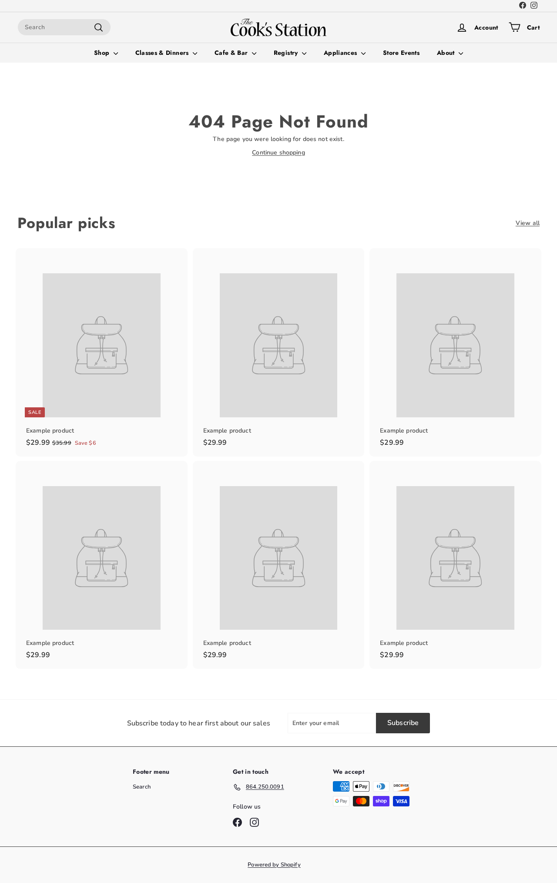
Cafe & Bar (232, 52)
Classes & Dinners (163, 52)
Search (142, 787)
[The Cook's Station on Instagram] (534, 6)
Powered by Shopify (274, 865)
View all (528, 223)
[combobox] (64, 27)
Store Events (401, 52)
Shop (102, 52)
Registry (287, 52)
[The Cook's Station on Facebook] (522, 6)
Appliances (341, 52)
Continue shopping (278, 152)
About (446, 52)
